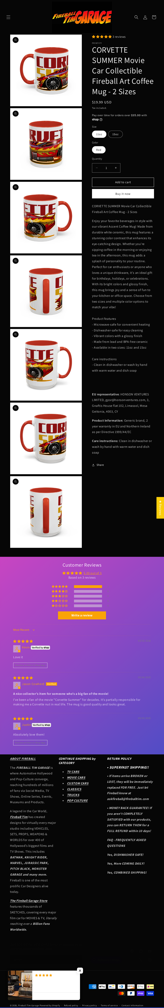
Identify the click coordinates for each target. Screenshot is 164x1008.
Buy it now (123, 194)
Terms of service (109, 1005)
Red (98, 150)
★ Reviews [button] (160, 507)
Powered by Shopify (50, 1005)
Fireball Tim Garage (28, 1005)
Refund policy (71, 1005)
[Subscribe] (77, 959)
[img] (23, 641)
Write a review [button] (81, 615)
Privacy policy (89, 1005)
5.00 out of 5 (93, 573)
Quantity (97, 158)
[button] (8, 17)
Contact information (132, 1005)
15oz (115, 134)
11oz (99, 134)
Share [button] (100, 465)
